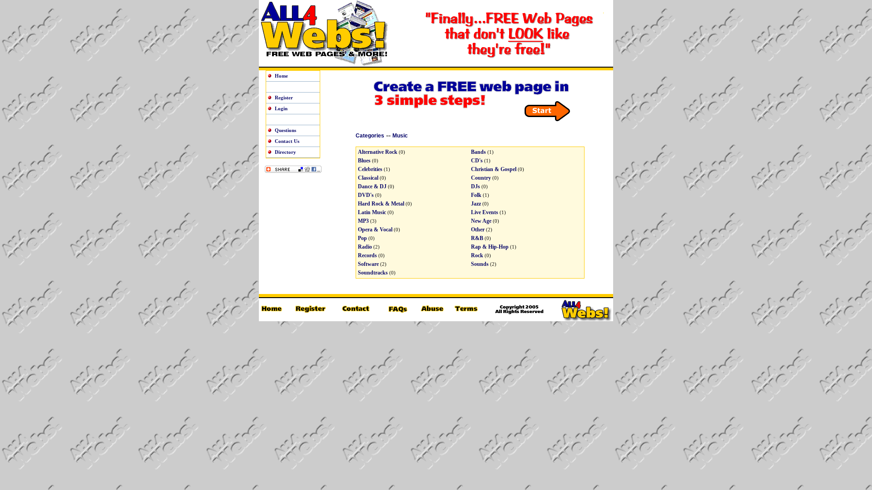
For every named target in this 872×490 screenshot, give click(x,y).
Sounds (480, 264)
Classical (368, 178)
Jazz (476, 204)
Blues (364, 160)
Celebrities (370, 169)
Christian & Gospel (493, 169)
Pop (362, 238)
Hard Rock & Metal (381, 204)
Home (281, 75)
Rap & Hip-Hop (490, 247)
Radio (365, 247)
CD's (477, 160)
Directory (285, 152)
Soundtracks (373, 273)
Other (478, 229)
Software (368, 264)
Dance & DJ (372, 186)
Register (284, 97)
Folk (476, 195)
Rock (477, 255)
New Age (481, 221)
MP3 (363, 221)
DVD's (366, 195)
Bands (478, 152)
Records (367, 255)
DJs (475, 186)
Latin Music (372, 212)
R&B (477, 238)
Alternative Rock (377, 152)
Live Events (484, 212)
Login (281, 108)
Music (400, 135)
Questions (285, 130)
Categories (370, 135)
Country (481, 178)
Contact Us (287, 141)
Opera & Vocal (375, 229)
